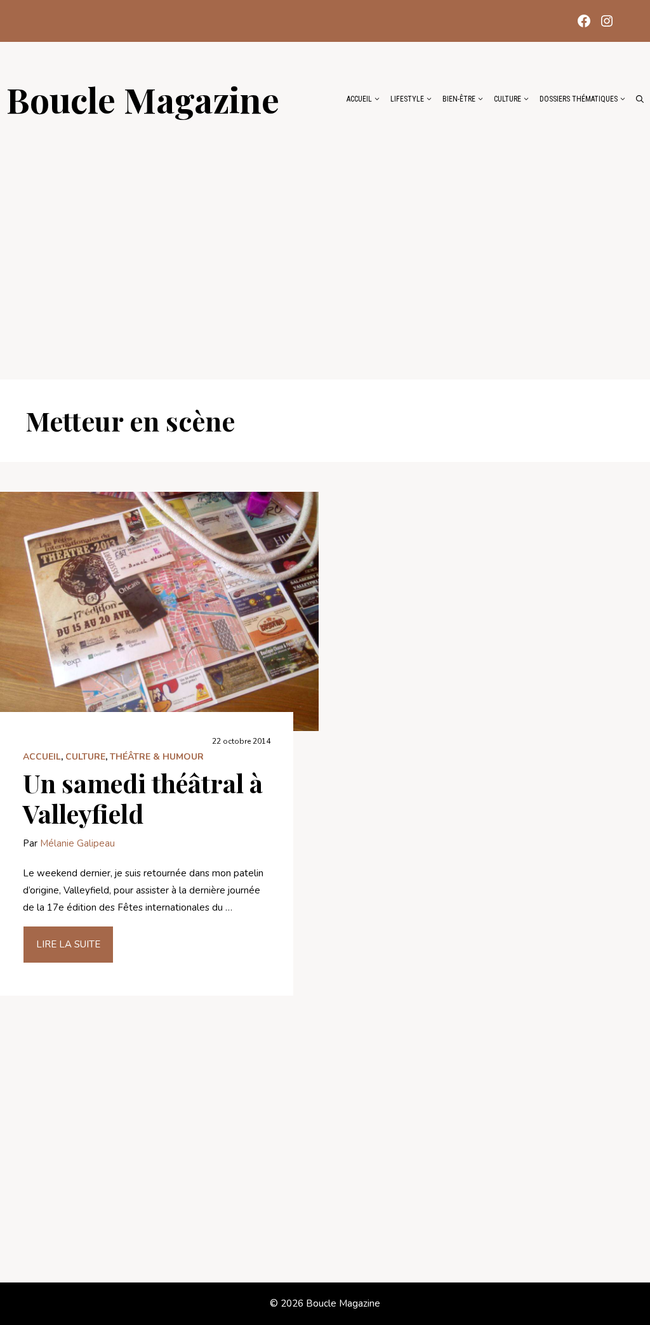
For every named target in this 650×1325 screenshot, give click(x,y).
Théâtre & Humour (157, 757)
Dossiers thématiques (579, 99)
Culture (507, 99)
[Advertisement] (325, 242)
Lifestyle (407, 99)
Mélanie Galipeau (77, 843)
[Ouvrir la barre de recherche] (640, 99)
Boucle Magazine (142, 99)
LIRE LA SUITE (68, 944)
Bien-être (458, 99)
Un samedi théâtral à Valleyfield (143, 798)
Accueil (359, 99)
